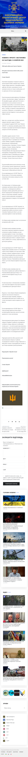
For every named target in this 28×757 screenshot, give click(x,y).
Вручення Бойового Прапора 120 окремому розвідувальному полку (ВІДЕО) (13, 643)
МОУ (7, 728)
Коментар (6, 448)
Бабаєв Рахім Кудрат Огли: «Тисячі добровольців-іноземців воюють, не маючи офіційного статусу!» (14, 679)
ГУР (6, 738)
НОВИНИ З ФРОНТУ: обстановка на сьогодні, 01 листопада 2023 (20, 429)
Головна (3, 751)
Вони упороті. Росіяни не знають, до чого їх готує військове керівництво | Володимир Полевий (14, 625)
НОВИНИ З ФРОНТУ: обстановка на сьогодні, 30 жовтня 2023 (7, 429)
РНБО (7, 725)
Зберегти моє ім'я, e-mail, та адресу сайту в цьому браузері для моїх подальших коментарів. (13, 478)
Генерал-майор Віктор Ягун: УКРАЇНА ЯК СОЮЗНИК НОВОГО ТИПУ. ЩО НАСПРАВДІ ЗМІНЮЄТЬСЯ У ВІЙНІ (14, 545)
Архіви (5, 703)
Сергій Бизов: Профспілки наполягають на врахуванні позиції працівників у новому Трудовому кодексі (12, 579)
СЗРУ (7, 740)
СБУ (7, 731)
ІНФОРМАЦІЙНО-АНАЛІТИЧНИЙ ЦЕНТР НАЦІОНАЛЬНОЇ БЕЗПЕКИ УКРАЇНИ (14, 19)
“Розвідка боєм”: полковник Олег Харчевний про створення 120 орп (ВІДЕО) (13, 607)
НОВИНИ (4, 54)
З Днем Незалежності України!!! (13, 507)
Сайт (4, 469)
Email (5, 464)
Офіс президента (10, 716)
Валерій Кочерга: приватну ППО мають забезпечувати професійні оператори (14, 562)
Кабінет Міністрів (10, 722)
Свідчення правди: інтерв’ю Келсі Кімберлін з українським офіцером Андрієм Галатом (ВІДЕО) (13, 660)
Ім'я (4, 458)
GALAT (9, 63)
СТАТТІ (2, 754)
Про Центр (9, 751)
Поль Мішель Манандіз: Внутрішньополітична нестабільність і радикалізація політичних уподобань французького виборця (13, 526)
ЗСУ (7, 735)
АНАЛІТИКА (15, 751)
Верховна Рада (10, 719)
